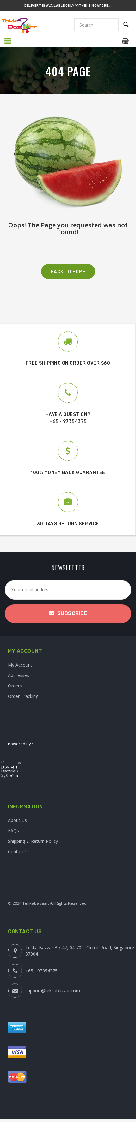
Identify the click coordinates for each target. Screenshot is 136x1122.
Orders (15, 686)
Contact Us (19, 851)
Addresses (18, 675)
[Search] (126, 25)
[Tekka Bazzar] (24, 25)
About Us (17, 820)
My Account (20, 665)
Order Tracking (23, 696)
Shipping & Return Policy (33, 841)
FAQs (13, 831)
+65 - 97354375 (68, 421)
